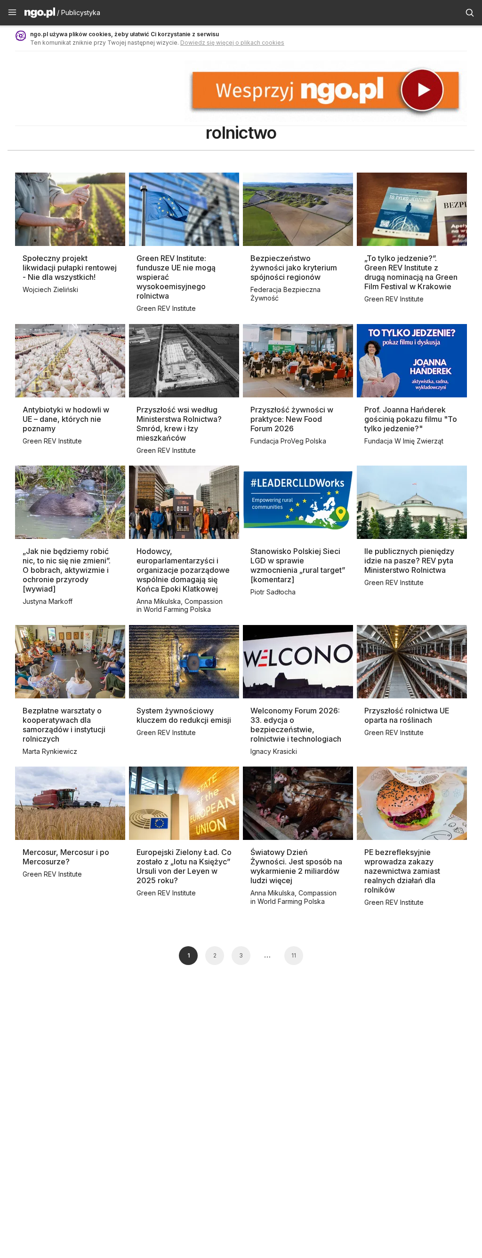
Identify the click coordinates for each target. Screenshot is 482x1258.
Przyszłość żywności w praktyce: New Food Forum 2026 (291, 419)
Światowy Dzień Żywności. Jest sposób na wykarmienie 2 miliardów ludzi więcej (296, 866)
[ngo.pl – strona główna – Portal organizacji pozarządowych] (39, 14)
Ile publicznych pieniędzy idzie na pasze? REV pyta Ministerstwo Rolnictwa (409, 560)
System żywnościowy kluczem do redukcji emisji (184, 715)
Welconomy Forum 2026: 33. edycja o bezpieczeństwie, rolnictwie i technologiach (295, 725)
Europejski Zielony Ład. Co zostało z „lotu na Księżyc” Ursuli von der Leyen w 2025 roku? (184, 866)
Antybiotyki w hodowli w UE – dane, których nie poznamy (66, 419)
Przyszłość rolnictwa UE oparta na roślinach (406, 715)
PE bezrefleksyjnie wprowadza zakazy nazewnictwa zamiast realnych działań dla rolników (402, 870)
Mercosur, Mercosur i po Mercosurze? (66, 856)
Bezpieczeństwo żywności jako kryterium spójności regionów (293, 267)
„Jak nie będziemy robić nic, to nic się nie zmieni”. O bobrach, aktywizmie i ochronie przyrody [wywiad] (67, 569)
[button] (12, 13)
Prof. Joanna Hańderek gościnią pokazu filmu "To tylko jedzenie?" (410, 419)
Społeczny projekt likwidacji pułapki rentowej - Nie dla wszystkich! (70, 267)
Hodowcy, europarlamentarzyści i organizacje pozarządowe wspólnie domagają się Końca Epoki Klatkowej (183, 569)
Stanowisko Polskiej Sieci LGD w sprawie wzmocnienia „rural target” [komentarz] (297, 565)
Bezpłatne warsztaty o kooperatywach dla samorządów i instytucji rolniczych (64, 725)
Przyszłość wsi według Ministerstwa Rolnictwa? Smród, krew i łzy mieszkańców (179, 424)
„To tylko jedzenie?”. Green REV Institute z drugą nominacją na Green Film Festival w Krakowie (411, 272)
